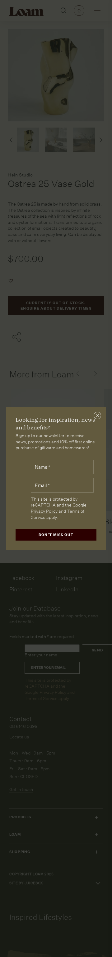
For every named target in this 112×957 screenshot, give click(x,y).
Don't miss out (56, 535)
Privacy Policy (44, 511)
